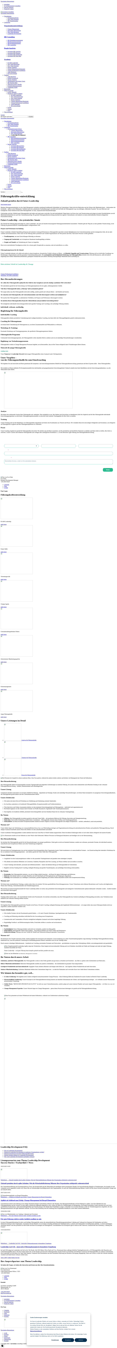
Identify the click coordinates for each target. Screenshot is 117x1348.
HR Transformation (13, 126)
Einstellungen (55, 1340)
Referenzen (7, 166)
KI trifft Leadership (13, 63)
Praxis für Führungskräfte (28, 775)
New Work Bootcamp (13, 64)
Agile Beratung (12, 153)
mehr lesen (4, 524)
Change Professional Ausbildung (16, 70)
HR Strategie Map (12, 159)
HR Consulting (9, 37)
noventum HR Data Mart (14, 56)
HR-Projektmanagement (14, 43)
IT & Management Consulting (12, 6)
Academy (7, 59)
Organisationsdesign (13, 122)
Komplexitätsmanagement (15, 163)
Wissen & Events (8, 167)
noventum (7, 4)
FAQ (9, 187)
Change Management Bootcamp (16, 69)
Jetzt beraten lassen (6, 204)
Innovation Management (14, 30)
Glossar (10, 186)
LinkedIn (6, 484)
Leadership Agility (13, 164)
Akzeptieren (68, 1340)
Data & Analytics (8, 7)
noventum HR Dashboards (15, 54)
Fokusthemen (7, 121)
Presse (6, 1336)
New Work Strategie (13, 66)
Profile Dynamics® (13, 155)
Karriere (6, 1334)
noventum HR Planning (14, 53)
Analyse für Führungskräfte (28, 740)
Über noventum (8, 189)
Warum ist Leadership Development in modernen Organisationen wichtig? (24, 1152)
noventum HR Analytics (14, 51)
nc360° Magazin (12, 169)
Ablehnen (80, 1340)
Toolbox (6, 152)
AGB (5, 1333)
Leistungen (7, 127)
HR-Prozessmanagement (14, 42)
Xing (5, 486)
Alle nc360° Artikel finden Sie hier (10, 1257)
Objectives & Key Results (15, 161)
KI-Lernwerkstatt (12, 73)
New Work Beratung (13, 32)
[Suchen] (22, 192)
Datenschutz (7, 1339)
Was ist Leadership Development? (13, 1150)
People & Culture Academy (15, 170)
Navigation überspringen (7, 1)
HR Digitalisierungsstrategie (15, 40)
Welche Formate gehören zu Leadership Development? (19, 1155)
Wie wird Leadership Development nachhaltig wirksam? (19, 1156)
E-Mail (6, 487)
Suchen (3, 115)
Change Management (13, 29)
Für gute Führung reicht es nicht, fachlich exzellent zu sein (21, 1219)
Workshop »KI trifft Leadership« (9, 275)
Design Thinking (12, 67)
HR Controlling (12, 45)
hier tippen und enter (6, 116)
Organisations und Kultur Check (16, 158)
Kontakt (6, 1341)
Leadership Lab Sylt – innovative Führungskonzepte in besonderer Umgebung (28, 1247)
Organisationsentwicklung (13, 26)
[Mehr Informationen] (17, 518)
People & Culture (9, 9)
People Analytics (10, 48)
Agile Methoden (12, 72)
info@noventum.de (6, 1293)
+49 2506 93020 (5, 1291)
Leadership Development (14, 33)
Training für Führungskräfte (29, 757)
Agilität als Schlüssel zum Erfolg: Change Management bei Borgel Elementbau (28, 1200)
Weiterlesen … (39, 1180)
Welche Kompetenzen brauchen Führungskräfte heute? (19, 1153)
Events (9, 184)
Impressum (7, 1337)
